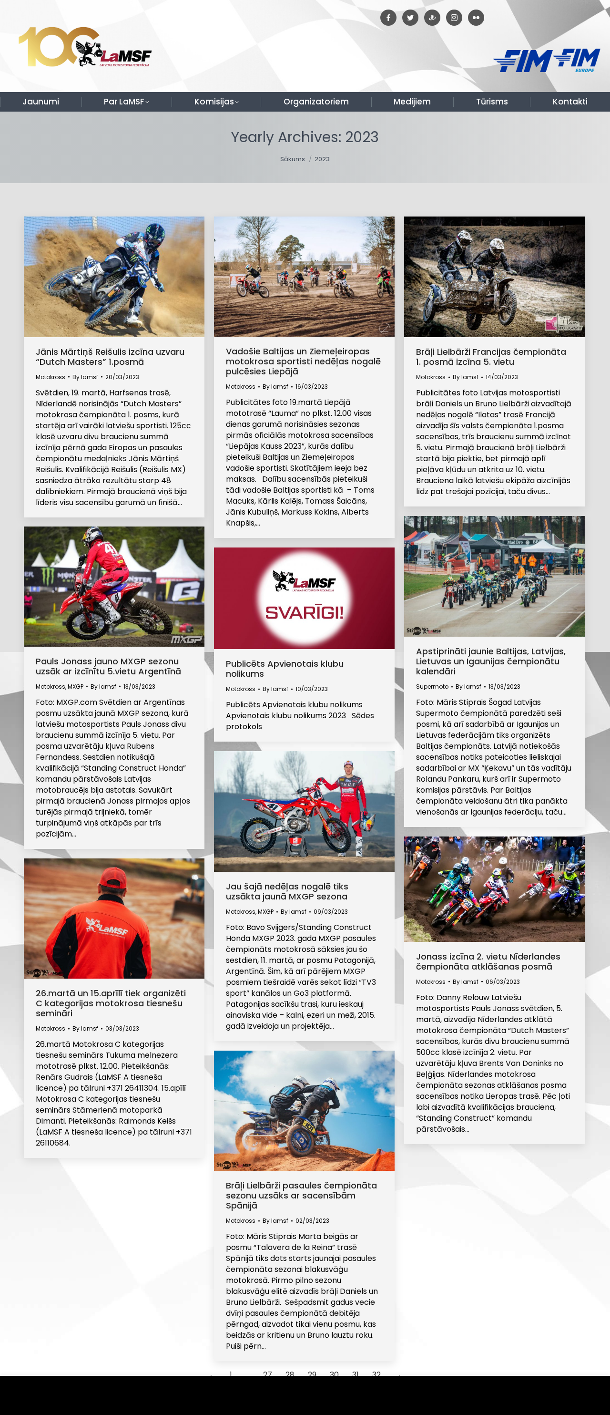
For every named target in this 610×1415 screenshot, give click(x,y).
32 (376, 1374)
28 (290, 1374)
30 (334, 1374)
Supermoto (432, 686)
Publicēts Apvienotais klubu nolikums (285, 669)
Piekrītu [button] (581, 1395)
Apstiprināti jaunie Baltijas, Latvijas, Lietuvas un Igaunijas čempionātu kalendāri (491, 661)
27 (267, 1374)
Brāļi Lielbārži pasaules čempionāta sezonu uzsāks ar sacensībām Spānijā (301, 1195)
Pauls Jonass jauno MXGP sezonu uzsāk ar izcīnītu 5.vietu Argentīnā (108, 666)
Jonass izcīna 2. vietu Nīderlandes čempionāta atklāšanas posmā (488, 961)
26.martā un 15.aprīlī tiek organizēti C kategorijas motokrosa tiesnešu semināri (111, 1003)
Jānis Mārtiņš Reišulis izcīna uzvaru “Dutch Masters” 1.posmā (110, 357)
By (85, 377)
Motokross (50, 377)
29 (312, 1374)
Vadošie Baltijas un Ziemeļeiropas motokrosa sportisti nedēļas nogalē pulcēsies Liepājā (303, 361)
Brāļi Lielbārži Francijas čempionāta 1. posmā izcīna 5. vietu (491, 357)
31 (355, 1374)
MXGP (75, 686)
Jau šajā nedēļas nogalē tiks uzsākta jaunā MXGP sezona (287, 891)
